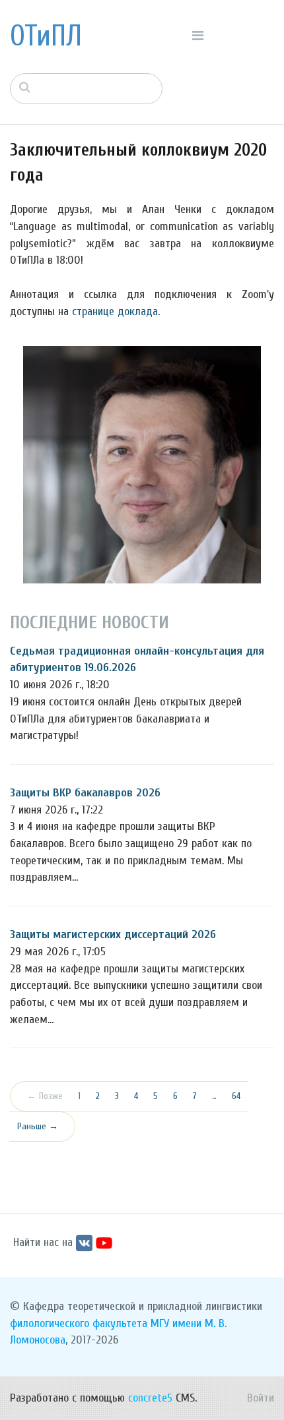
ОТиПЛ (46, 36)
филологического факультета (78, 1323)
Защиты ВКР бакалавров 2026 (85, 793)
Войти (260, 1398)
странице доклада (115, 311)
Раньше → (37, 1126)
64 (236, 1096)
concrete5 (150, 1398)
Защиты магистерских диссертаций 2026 (113, 934)
